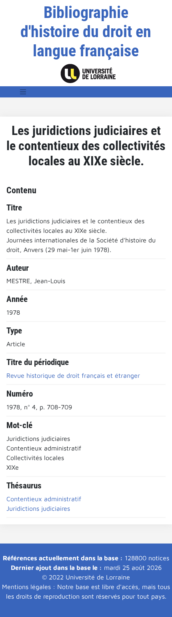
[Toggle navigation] (23, 91)
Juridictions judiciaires (38, 508)
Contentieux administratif (43, 498)
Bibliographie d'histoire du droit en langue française (85, 31)
